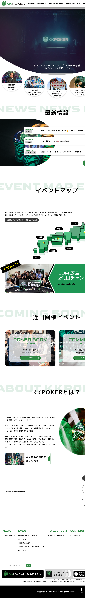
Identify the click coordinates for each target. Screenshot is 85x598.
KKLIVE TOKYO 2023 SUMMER (30, 547)
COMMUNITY (71, 3)
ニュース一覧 (8, 535)
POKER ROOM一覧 (55, 535)
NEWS (31, 3)
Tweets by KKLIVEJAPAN (15, 491)
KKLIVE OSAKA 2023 (26, 543)
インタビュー (75, 535)
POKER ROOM (55, 3)
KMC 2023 (22, 550)
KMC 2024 (22, 539)
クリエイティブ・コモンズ (76, 581)
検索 (28, 565)
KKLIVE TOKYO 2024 (26, 535)
